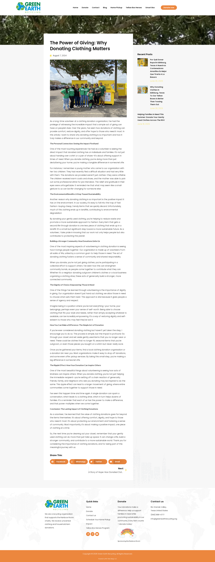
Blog (105, 7)
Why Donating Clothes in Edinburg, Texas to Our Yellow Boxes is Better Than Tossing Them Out (157, 96)
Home (75, 7)
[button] (59, 461)
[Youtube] (97, 534)
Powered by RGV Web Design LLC (107, 559)
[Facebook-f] (88, 534)
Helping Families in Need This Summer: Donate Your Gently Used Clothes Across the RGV (151, 117)
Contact (95, 7)
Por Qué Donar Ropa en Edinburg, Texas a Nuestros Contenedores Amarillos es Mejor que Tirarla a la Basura (158, 68)
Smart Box (150, 7)
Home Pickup (116, 7)
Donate (85, 7)
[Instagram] (93, 534)
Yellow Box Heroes (134, 7)
